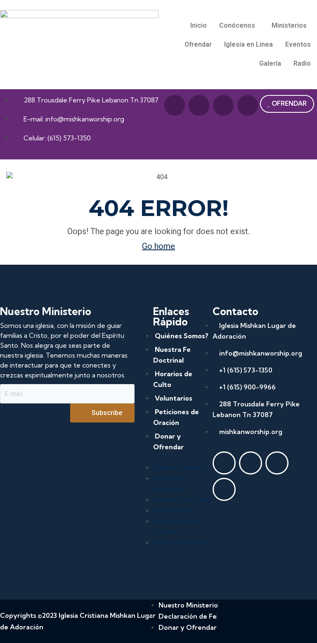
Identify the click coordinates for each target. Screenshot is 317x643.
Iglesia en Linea (248, 44)
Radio (302, 63)
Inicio (198, 25)
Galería (270, 63)
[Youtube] (199, 105)
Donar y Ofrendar (168, 441)
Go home (158, 246)
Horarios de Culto (172, 379)
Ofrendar (198, 44)
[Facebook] (174, 105)
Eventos (298, 44)
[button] (239, 25)
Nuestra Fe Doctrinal (172, 354)
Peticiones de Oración (176, 417)
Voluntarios (173, 398)
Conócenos (237, 25)
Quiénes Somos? (181, 336)
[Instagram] (247, 105)
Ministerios (289, 25)
